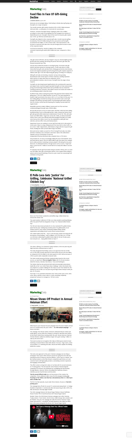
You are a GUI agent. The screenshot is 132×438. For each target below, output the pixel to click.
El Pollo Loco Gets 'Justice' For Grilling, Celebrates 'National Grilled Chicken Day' (89, 21)
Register (86, 1)
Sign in (80, 1)
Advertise (93, 1)
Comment (33, 163)
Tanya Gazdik (34, 305)
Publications (46, 1)
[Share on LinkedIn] (35, 159)
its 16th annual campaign (61, 327)
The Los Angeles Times (49, 260)
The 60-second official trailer (38, 374)
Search (75, 1)
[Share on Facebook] (31, 159)
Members (65, 1)
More (71, 1)
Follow (99, 1)
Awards (59, 1)
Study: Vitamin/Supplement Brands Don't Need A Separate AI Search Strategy (89, 32)
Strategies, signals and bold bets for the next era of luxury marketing (90, 49)
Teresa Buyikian (35, 185)
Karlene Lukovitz (35, 20)
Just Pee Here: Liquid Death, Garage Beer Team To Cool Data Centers (89, 36)
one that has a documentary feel (53, 377)
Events (53, 1)
